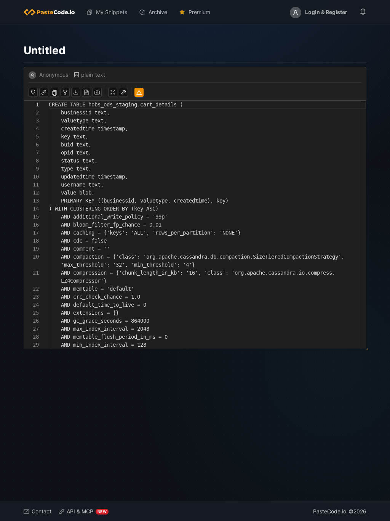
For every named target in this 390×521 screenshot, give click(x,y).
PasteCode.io (329, 511)
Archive (158, 12)
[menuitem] (52, 12)
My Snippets (111, 12)
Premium (199, 12)
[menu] (195, 12)
